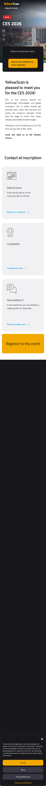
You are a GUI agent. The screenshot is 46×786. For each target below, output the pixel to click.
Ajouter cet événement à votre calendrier (22, 63)
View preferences (23, 776)
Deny (23, 769)
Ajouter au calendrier (16, 212)
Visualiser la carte (15, 268)
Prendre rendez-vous (16, 324)
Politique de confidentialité (23, 782)
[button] (42, 739)
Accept (23, 762)
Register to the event (23, 344)
